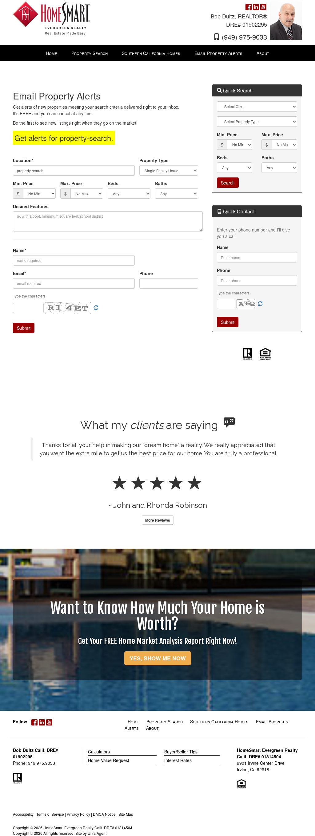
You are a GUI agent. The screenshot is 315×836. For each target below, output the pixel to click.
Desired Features (31, 206)
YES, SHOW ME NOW (158, 658)
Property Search (164, 721)
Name (223, 247)
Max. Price (71, 183)
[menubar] (157, 53)
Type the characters (233, 292)
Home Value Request (108, 760)
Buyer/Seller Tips (180, 752)
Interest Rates (178, 760)
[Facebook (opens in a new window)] (248, 6)
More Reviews (157, 520)
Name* (19, 250)
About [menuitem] (263, 53)
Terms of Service (50, 814)
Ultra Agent (97, 833)
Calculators (99, 752)
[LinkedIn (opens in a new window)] (256, 6)
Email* (19, 273)
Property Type (154, 160)
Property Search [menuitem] (89, 53)
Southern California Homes (219, 721)
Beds (113, 183)
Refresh (260, 304)
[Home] (51, 18)
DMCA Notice (104, 814)
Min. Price (23, 183)
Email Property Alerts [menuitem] (218, 53)
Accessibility (23, 814)
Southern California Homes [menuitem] (151, 53)
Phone (146, 273)
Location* (23, 160)
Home (133, 721)
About (152, 728)
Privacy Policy (78, 814)
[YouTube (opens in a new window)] (263, 6)
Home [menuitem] (51, 53)
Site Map (125, 814)
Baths (161, 183)
